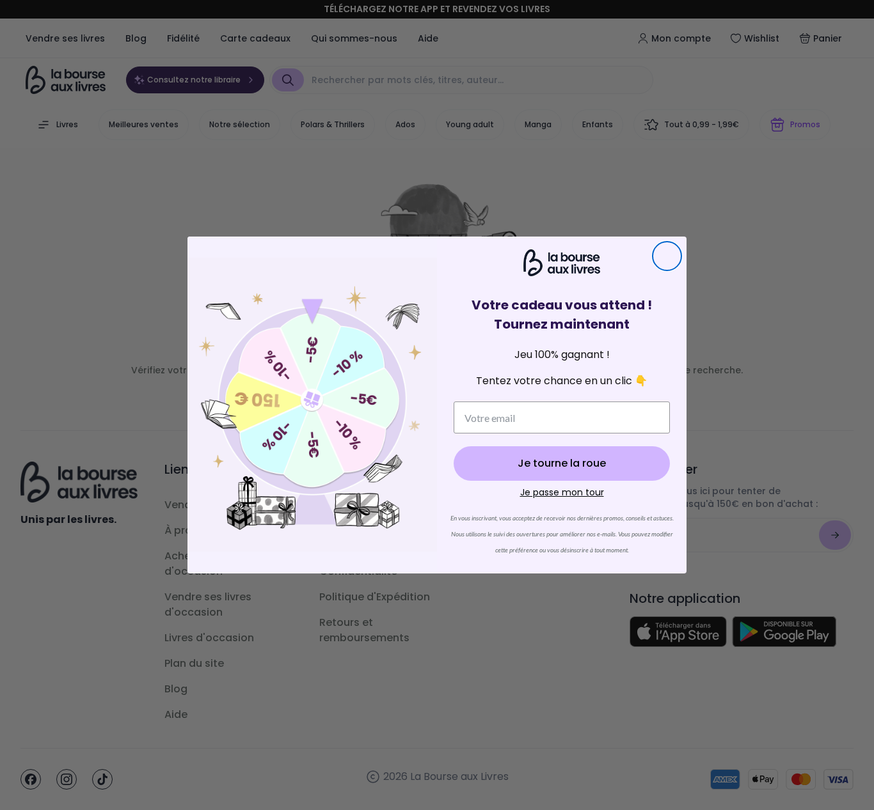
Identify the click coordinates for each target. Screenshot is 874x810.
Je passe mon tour (562, 492)
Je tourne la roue (562, 463)
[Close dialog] (667, 256)
